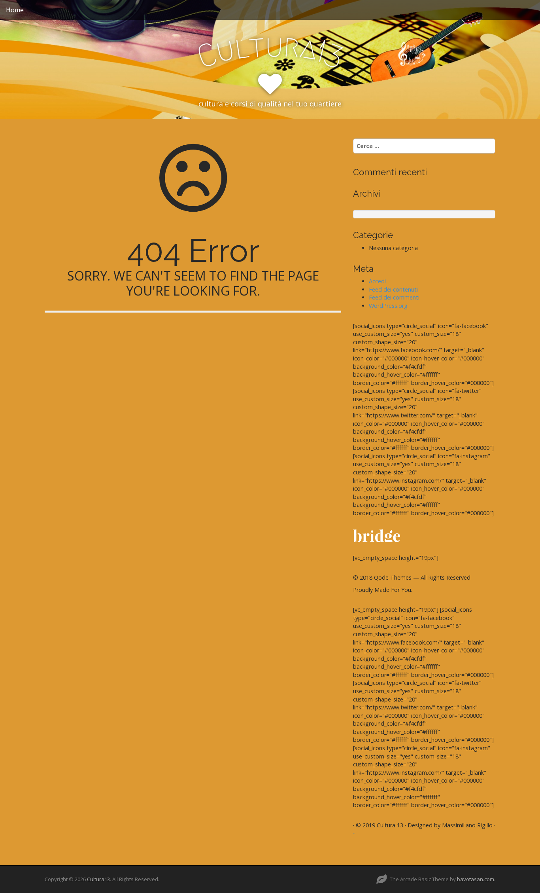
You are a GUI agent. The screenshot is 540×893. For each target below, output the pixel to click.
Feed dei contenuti (393, 289)
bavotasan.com (475, 879)
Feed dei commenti (394, 297)
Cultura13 (98, 879)
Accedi (377, 281)
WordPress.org (388, 305)
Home (15, 10)
